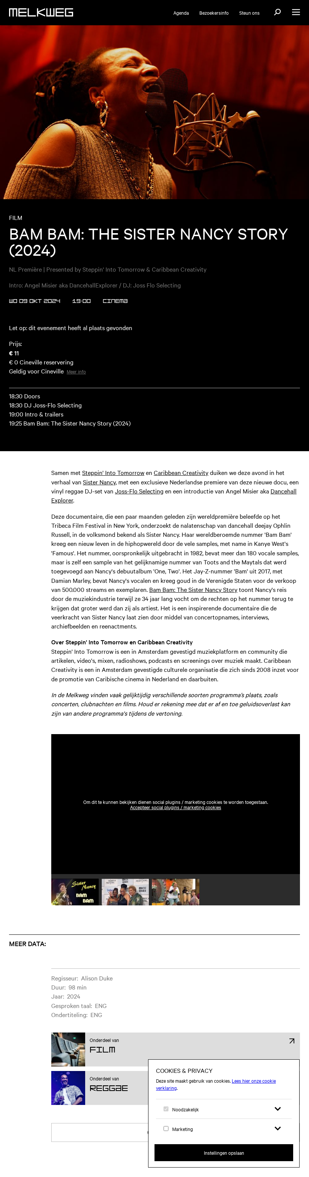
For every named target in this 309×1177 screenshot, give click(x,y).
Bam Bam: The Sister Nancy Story (193, 589)
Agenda (181, 12)
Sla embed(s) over (262, 716)
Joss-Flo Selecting (139, 491)
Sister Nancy (99, 482)
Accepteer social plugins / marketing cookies (175, 807)
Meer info (76, 371)
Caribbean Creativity (181, 472)
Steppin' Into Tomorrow (113, 472)
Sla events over (56, 933)
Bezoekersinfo (214, 12)
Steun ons (249, 12)
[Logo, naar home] (41, 12)
